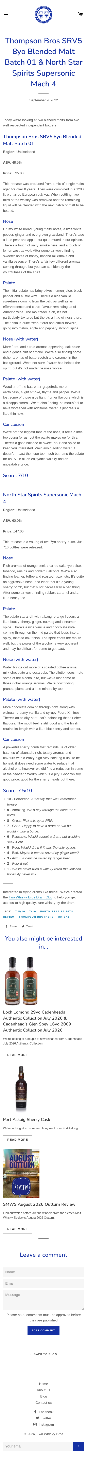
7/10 (32, 911)
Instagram (46, 1424)
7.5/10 (20, 911)
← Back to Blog (43, 1354)
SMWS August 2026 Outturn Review (39, 1204)
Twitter (45, 1418)
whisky (64, 916)
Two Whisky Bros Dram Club (30, 897)
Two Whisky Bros (50, 1434)
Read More (17, 1055)
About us (43, 1390)
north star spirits (56, 911)
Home (43, 1384)
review (9, 916)
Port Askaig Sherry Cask (26, 1119)
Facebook (46, 1412)
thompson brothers (36, 916)
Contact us (43, 1403)
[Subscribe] (78, 1446)
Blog (43, 1396)
